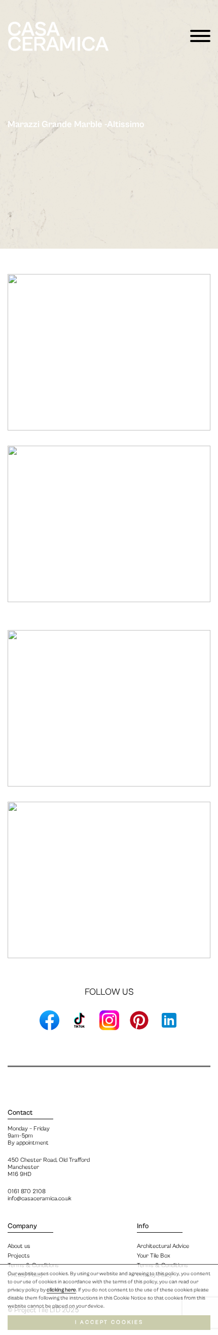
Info (143, 1226)
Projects (19, 1255)
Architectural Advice (163, 1246)
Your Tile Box (153, 1255)
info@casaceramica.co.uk (39, 1198)
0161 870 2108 (27, 1191)
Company (22, 1226)
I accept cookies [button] (109, 1322)
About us (19, 1246)
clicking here (61, 1290)
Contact (20, 1113)
